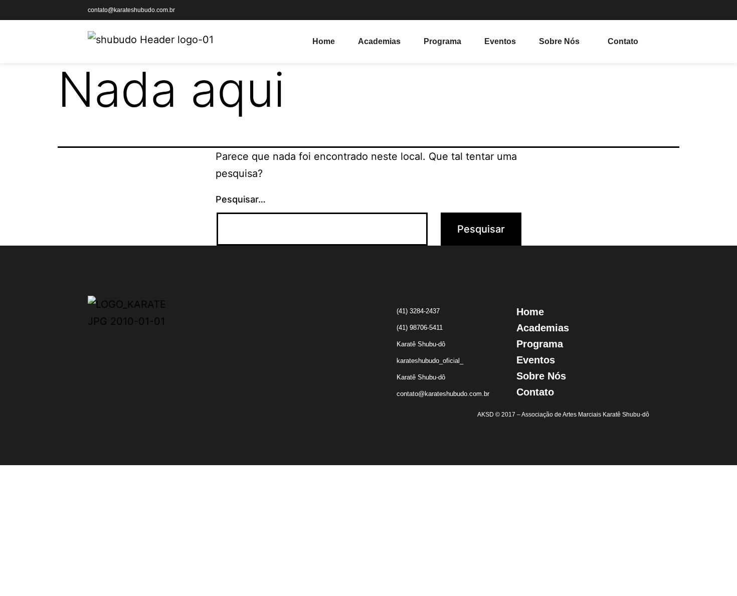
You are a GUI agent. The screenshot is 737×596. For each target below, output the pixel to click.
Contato (623, 41)
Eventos (500, 41)
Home (323, 41)
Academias (379, 41)
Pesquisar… (241, 199)
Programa (442, 41)
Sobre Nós (559, 41)
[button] (562, 41)
